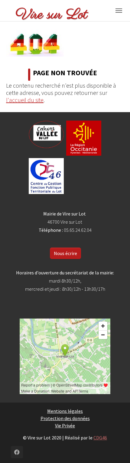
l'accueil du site (25, 100)
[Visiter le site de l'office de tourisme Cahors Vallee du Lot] (46, 134)
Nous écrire (65, 253)
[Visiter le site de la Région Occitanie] (83, 138)
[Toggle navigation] (119, 10)
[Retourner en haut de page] (116, 449)
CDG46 (100, 438)
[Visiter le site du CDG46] (46, 176)
